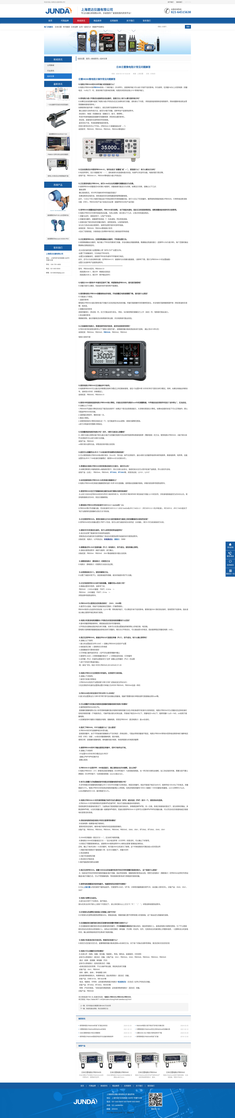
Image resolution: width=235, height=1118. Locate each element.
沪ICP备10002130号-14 (116, 1112)
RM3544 (113, 997)
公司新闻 (50, 65)
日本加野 (74, 27)
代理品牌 (65, 20)
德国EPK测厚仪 (98, 27)
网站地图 (130, 1112)
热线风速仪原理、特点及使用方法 (97, 1008)
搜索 (188, 27)
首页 (50, 20)
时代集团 (66, 27)
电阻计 (107, 997)
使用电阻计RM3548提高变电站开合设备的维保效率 (106, 1036)
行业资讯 (50, 70)
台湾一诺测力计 (85, 27)
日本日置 (58, 27)
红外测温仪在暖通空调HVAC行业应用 (98, 1006)
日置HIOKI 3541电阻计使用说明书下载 (162, 1033)
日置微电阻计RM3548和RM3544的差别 (106, 1029)
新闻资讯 (81, 20)
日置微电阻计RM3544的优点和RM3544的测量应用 (162, 1029)
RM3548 (120, 997)
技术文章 (50, 76)
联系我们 (179, 2)
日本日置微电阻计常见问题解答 (106, 1033)
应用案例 (114, 20)
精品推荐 (97, 20)
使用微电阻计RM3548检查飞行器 (162, 1036)
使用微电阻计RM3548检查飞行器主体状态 (106, 1025)
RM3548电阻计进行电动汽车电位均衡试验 (162, 1025)
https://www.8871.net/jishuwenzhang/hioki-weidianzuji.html (108, 999)
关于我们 (171, 2)
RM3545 (127, 997)
